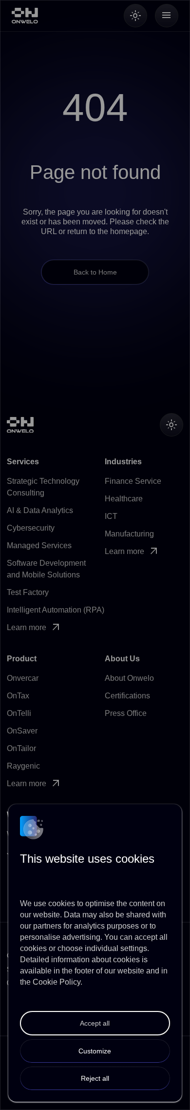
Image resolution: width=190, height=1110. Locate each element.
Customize (94, 1051)
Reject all (95, 1078)
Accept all (95, 1023)
